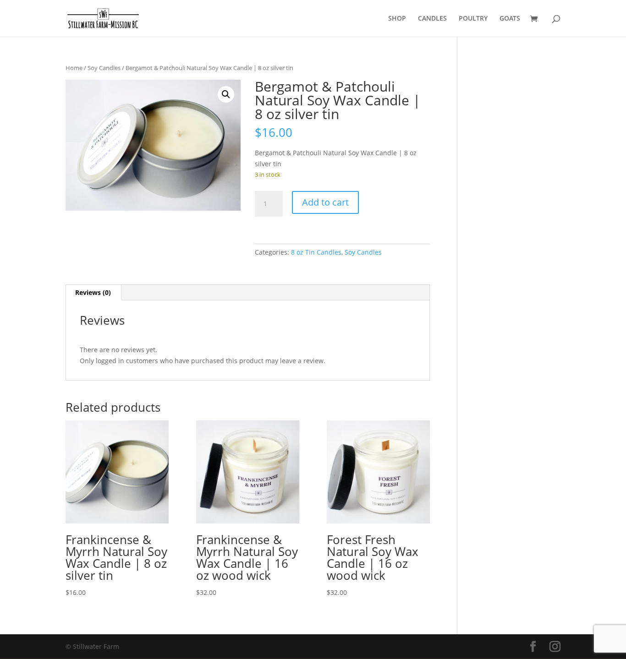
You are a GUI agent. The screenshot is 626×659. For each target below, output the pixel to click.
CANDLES (432, 18)
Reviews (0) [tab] (93, 292)
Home (74, 68)
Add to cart (325, 202)
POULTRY (473, 18)
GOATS (510, 18)
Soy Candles (104, 68)
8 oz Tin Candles (316, 252)
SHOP (397, 18)
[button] (226, 94)
